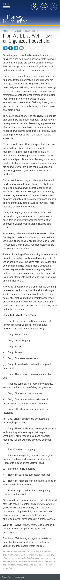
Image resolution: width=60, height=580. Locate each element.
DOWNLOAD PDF (33, 31)
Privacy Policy (7, 577)
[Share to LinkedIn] (5, 48)
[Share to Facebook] (10, 48)
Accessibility (19, 577)
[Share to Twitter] (16, 48)
